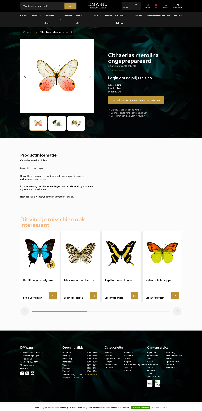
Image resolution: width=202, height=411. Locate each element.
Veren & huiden (78, 19)
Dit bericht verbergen (140, 407)
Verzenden (151, 370)
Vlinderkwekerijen (174, 355)
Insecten (36, 15)
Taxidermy (170, 352)
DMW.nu (24, 368)
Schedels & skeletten (120, 19)
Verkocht (128, 367)
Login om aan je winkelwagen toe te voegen (137, 100)
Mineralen (108, 15)
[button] (25, 76)
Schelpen (68, 15)
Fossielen (97, 15)
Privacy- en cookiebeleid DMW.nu (152, 364)
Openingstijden (153, 376)
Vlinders (23, 15)
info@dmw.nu (29, 365)
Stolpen (138, 15)
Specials (176, 15)
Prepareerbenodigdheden (158, 15)
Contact (150, 373)
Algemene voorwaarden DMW (153, 355)
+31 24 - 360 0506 (30, 362)
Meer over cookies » (159, 407)
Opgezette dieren (49, 19)
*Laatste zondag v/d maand (73, 374)
